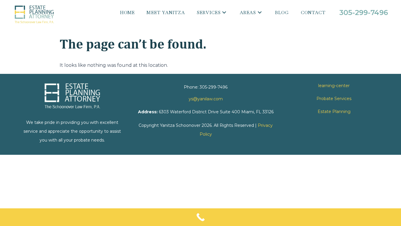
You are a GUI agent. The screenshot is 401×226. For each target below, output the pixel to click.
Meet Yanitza (165, 12)
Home (127, 12)
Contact (313, 12)
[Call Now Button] (200, 217)
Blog (282, 12)
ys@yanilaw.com (206, 99)
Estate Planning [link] (334, 111)
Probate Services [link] (333, 98)
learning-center (334, 85)
